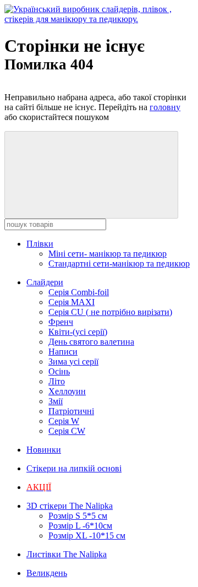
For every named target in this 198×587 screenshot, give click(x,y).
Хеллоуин (67, 391)
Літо (56, 381)
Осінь (59, 371)
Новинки (43, 449)
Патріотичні (71, 411)
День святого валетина (91, 341)
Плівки (39, 243)
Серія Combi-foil (78, 292)
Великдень (46, 573)
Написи (63, 351)
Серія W (63, 421)
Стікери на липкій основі (74, 468)
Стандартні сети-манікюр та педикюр (119, 263)
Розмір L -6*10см (80, 525)
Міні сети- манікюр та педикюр (107, 253)
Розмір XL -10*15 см (86, 535)
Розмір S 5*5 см (77, 515)
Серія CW (66, 431)
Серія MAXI (71, 302)
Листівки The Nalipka (66, 554)
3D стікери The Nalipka (69, 505)
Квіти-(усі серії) (77, 331)
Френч (60, 322)
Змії (55, 401)
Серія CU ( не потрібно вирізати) (110, 312)
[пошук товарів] (91, 175)
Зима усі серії (73, 361)
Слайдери (44, 282)
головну (165, 107)
